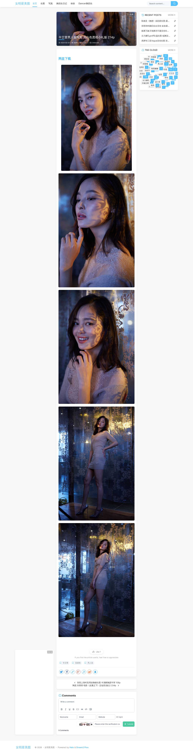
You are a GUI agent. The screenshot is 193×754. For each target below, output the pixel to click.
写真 (50, 3)
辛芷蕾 (65, 663)
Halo (72, 747)
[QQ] (95, 672)
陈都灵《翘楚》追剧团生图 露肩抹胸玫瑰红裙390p (156, 21)
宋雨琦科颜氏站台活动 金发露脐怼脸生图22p (156, 26)
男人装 (90, 663)
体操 (73, 3)
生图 (43, 3)
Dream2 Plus (82, 747)
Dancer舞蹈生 (85, 3)
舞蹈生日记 (61, 3)
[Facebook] (67, 672)
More (171, 15)
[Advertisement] (34, 692)
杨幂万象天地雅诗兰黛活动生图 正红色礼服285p (156, 31)
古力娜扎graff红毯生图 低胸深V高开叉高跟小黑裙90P (156, 36)
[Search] (174, 3)
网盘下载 (64, 58)
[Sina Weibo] (89, 672)
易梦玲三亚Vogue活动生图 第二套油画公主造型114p (156, 40)
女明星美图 (22, 3)
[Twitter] (61, 672)
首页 (35, 3)
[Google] (78, 672)
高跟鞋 (78, 663)
